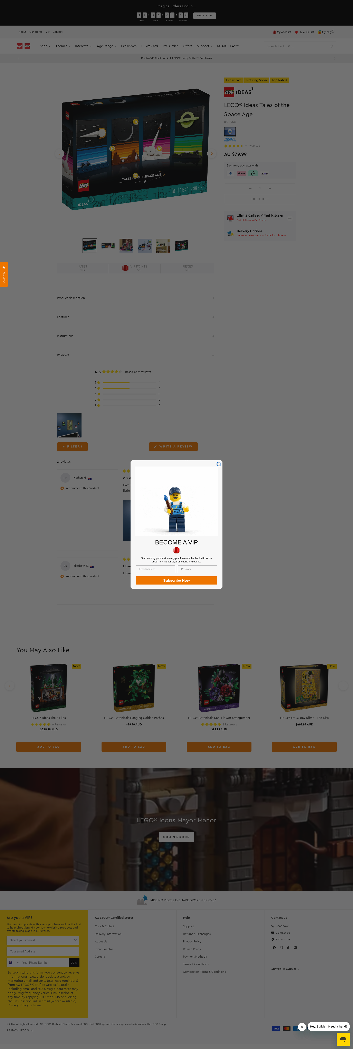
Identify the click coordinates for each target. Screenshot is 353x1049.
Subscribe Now (176, 580)
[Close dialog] (219, 464)
